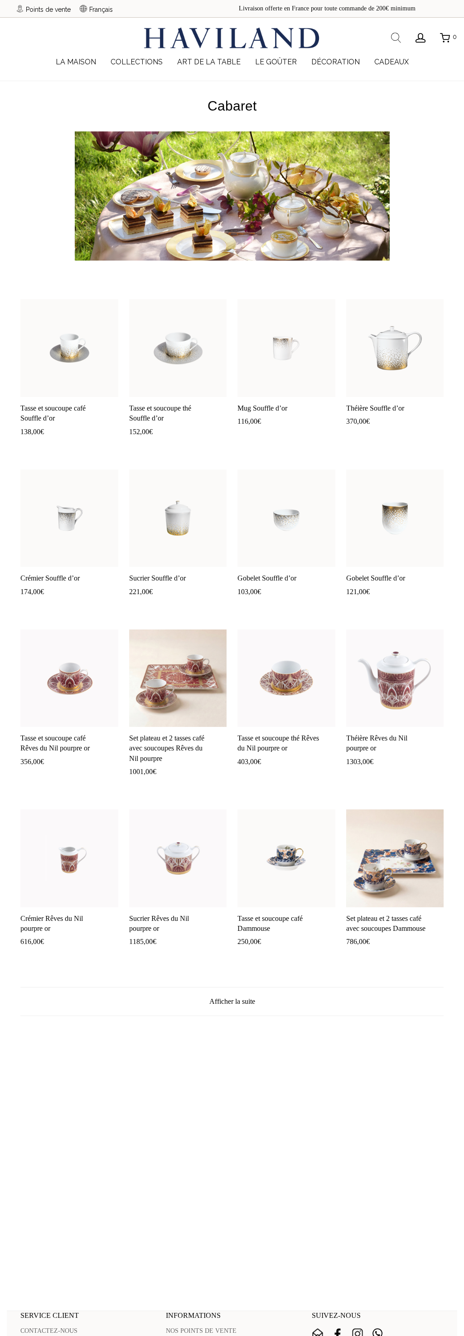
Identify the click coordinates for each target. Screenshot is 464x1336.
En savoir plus (86, 445)
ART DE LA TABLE (209, 62)
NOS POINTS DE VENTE (201, 1330)
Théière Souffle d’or (375, 408)
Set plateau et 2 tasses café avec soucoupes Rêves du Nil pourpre (166, 748)
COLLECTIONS (137, 62)
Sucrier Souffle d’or (157, 578)
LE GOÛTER (276, 62)
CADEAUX (391, 62)
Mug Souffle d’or (262, 408)
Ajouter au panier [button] (38, 445)
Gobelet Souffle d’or (266, 578)
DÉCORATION (335, 62)
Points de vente (48, 9)
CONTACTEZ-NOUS (48, 1330)
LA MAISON (76, 62)
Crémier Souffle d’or (50, 578)
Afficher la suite (232, 1001)
